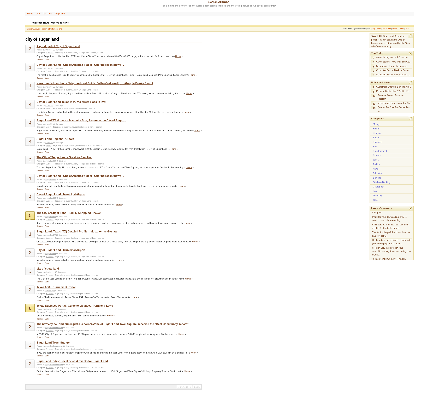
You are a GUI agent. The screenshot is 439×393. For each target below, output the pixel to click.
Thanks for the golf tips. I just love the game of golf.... (391, 234)
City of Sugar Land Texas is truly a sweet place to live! (71, 101)
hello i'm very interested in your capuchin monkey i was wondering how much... (391, 251)
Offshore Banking (381, 182)
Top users (47, 13)
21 (374, 103)
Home (30, 13)
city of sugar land (55, 29)
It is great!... (378, 212)
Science (377, 155)
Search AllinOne (218, 2)
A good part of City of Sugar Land (58, 46)
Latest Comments (381, 208)
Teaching (377, 195)
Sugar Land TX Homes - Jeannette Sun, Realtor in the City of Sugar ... (81, 120)
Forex (376, 191)
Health (376, 128)
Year (407, 28)
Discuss (40, 59)
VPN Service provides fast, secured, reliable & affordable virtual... (390, 226)
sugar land (77, 108)
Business (50, 53)
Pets (375, 146)
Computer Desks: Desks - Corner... (393, 70)
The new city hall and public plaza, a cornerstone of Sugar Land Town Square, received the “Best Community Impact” (113, 324)
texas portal (80, 275)
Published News (380, 82)
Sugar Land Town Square (53, 342)
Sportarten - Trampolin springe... (392, 66)
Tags (57, 53)
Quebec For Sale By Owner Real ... (394, 109)
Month (401, 28)
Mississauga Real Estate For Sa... (395, 103)
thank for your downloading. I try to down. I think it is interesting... (389, 219)
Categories (377, 118)
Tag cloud (60, 13)
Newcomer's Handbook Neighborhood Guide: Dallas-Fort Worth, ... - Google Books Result (95, 83)
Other (375, 200)
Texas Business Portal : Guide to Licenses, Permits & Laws (75, 305)
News (375, 169)
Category (41, 53)
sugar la (85, 127)
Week (394, 28)
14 (374, 108)
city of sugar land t (82, 53)
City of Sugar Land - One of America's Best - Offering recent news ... (80, 64)
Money (48, 108)
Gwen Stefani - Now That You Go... (393, 61)
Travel (376, 160)
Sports (376, 137)
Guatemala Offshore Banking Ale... (393, 87)
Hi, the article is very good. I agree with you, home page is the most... (391, 242)
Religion (377, 133)
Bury (47, 59)
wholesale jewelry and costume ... (393, 74)
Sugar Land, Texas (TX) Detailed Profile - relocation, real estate (77, 231)
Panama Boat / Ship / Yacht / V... (393, 91)
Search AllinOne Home (36, 29)
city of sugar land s (83, 164)
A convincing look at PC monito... (393, 57)
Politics (376, 164)
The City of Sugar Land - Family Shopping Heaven (69, 213)
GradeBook (378, 186)
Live (38, 13)
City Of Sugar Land (83, 71)
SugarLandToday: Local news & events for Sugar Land (72, 361)
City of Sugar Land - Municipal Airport (61, 194)
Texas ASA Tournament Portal (56, 287)
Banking (377, 177)
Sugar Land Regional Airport (55, 139)
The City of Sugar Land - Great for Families (64, 157)
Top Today (376, 28)
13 (374, 96)
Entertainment (380, 151)
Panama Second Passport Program (391, 97)
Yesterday (386, 28)
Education (378, 173)
